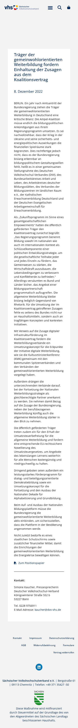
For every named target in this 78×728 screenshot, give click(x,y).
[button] (50, 8)
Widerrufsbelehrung (44, 645)
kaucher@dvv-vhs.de (48, 609)
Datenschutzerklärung (61, 638)
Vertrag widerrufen (63, 652)
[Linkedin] (39, 667)
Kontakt (17, 638)
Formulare (68, 645)
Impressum (35, 638)
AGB (23, 645)
